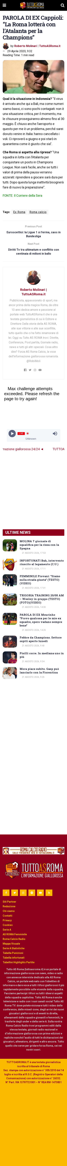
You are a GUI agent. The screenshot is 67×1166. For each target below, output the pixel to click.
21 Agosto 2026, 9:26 (32, 677)
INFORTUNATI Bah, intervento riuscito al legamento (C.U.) (42, 562)
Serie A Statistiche (13, 948)
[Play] (12, 433)
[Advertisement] (33, 490)
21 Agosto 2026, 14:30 (33, 607)
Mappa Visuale (11, 943)
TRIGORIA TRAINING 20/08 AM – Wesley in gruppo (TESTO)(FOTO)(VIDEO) (42, 598)
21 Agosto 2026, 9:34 (32, 661)
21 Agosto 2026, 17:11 (33, 568)
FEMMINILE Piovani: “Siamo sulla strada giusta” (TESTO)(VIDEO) (40, 579)
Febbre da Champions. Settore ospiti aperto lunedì (41, 639)
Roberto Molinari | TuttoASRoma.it (37, 46)
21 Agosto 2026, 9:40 (32, 645)
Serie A (7, 929)
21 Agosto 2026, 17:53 (33, 553)
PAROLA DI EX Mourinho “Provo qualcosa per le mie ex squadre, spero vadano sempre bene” (41, 620)
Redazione (9, 906)
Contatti (7, 915)
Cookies (8, 925)
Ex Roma (19, 212)
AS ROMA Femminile (15, 934)
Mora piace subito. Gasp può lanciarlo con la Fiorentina (39, 670)
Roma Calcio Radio (14, 939)
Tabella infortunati (13, 957)
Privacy (7, 920)
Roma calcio (38, 212)
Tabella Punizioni (13, 953)
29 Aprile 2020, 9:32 (19, 51)
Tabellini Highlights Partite (18, 962)
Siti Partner (9, 901)
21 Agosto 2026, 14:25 (33, 630)
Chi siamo (9, 911)
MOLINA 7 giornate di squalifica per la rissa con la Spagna (39, 544)
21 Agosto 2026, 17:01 (33, 588)
